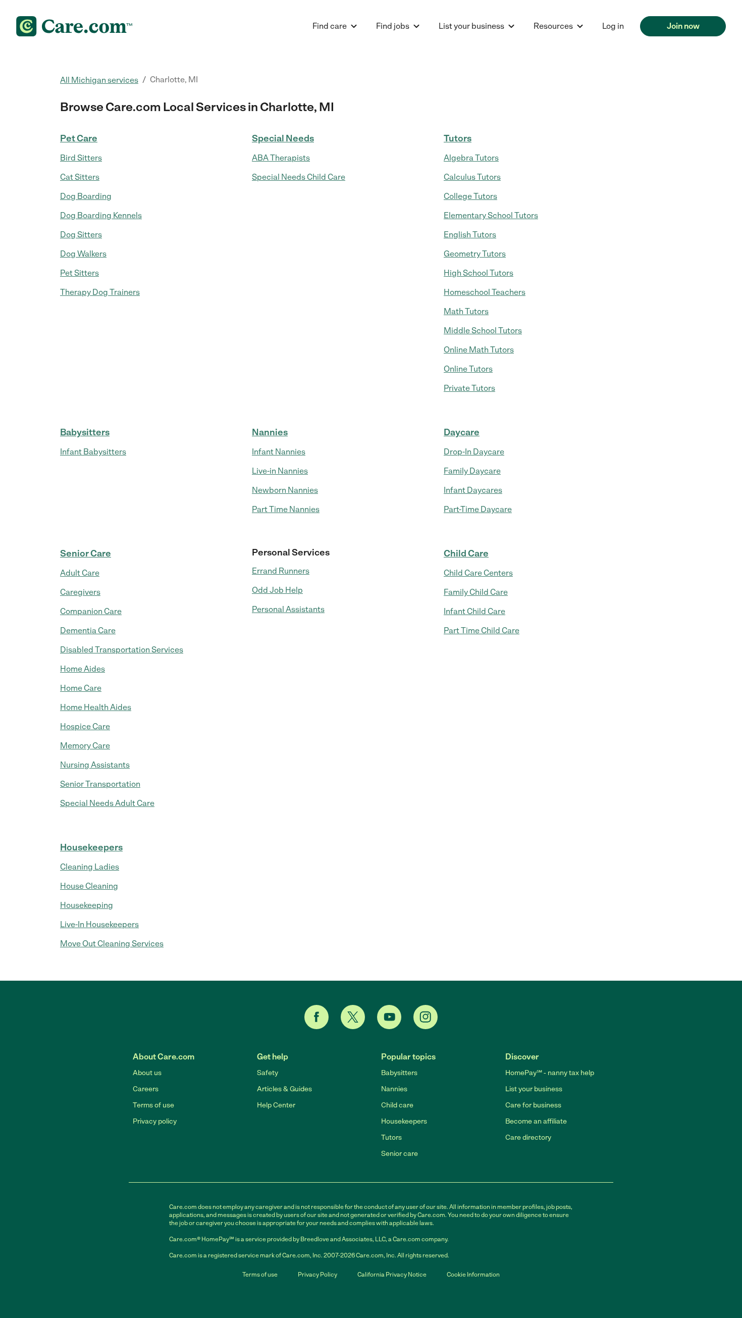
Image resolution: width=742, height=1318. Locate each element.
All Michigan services (99, 80)
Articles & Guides (284, 1089)
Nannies (270, 432)
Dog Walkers (83, 254)
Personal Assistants (288, 609)
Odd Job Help (277, 590)
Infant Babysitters (93, 452)
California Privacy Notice (392, 1274)
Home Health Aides (95, 707)
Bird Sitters (81, 158)
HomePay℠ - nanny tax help (549, 1073)
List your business (533, 1089)
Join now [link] (683, 26)
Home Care (80, 688)
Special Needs (283, 138)
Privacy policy (155, 1121)
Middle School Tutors (483, 330)
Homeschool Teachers (484, 292)
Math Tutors (466, 311)
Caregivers (80, 592)
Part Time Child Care (481, 630)
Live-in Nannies (280, 471)
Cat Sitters (79, 177)
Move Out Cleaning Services (112, 943)
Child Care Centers (478, 573)
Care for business (533, 1105)
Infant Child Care (474, 611)
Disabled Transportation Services (121, 649)
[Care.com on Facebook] (316, 1017)
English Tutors (470, 234)
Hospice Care (85, 726)
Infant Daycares (473, 490)
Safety (267, 1073)
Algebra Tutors (471, 158)
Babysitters (85, 432)
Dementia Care (88, 630)
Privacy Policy (317, 1274)
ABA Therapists (281, 158)
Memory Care (85, 745)
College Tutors (470, 196)
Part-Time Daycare (478, 509)
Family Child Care (476, 592)
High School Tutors (478, 273)
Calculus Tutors (472, 177)
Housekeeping (86, 905)
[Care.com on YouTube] (389, 1017)
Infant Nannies (278, 452)
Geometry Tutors (475, 254)
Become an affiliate (536, 1121)
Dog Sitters (81, 234)
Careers (145, 1089)
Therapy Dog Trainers (100, 292)
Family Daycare (472, 471)
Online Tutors (468, 369)
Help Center (276, 1105)
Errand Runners (280, 571)
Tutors (457, 138)
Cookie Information (473, 1274)
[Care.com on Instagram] (425, 1017)
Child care (397, 1105)
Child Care (466, 553)
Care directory (528, 1137)
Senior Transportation (100, 784)
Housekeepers (91, 847)
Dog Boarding (86, 196)
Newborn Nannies (285, 490)
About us (147, 1073)
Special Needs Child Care (298, 177)
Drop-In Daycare (474, 452)
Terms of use (153, 1105)
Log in (613, 26)
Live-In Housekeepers (99, 924)
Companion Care (91, 611)
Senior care (399, 1153)
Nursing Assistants (95, 765)
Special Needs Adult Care (107, 803)
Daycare (462, 432)
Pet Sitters (79, 273)
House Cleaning (89, 886)
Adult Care (79, 573)
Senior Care (85, 553)
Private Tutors (469, 388)
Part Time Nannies (286, 509)
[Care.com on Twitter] (353, 1017)
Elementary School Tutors (491, 215)
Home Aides (82, 669)
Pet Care (78, 138)
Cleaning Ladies (89, 867)
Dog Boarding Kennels (101, 215)
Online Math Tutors (479, 349)
